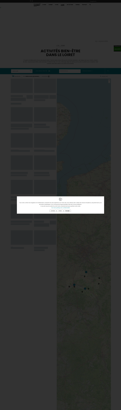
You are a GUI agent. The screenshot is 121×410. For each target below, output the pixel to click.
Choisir (60, 210)
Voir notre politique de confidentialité (60, 207)
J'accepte (67, 210)
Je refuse (53, 210)
